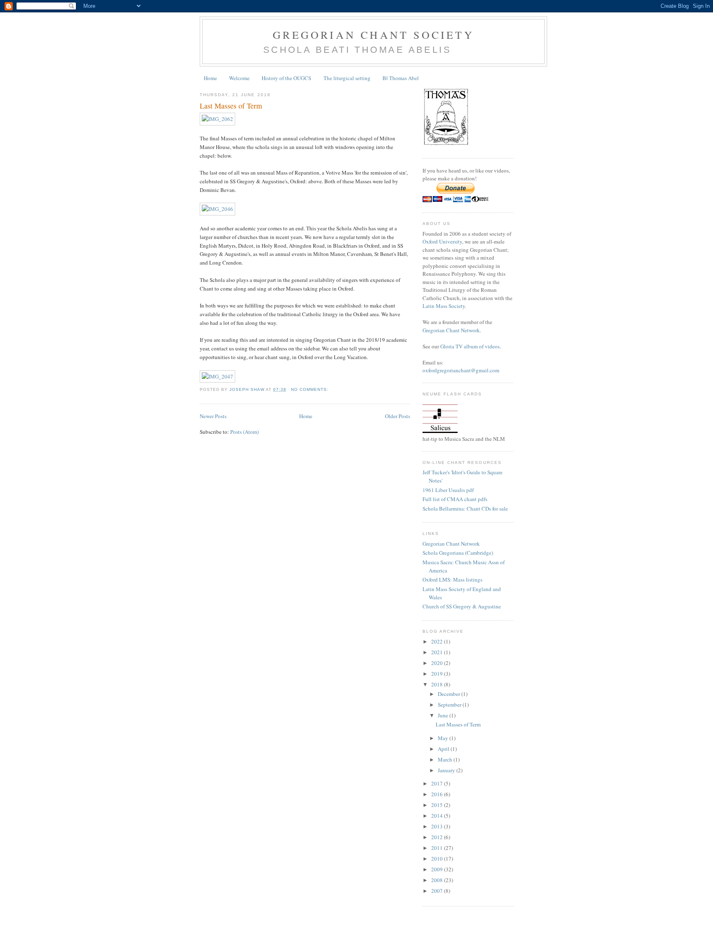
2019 (437, 673)
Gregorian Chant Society (373, 35)
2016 (437, 794)
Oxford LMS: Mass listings (452, 579)
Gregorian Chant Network (451, 330)
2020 (437, 663)
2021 (437, 652)
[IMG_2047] (217, 376)
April (444, 748)
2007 (437, 890)
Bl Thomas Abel (400, 78)
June (443, 715)
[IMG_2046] (217, 209)
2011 (437, 848)
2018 (437, 684)
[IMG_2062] (217, 119)
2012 (437, 837)
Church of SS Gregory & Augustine (462, 606)
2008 (437, 880)
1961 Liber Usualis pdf (448, 490)
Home (210, 78)
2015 (437, 805)
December (449, 694)
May (443, 738)
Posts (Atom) (244, 431)
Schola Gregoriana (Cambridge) (458, 552)
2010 (437, 858)
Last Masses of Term (231, 106)
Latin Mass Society (444, 306)
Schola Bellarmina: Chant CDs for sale (465, 508)
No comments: (310, 389)
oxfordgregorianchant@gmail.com (461, 370)
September (450, 704)
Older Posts (397, 416)
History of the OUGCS (286, 78)
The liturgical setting (347, 78)
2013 (437, 826)
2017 (437, 783)
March (445, 759)
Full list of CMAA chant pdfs (455, 499)
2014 (437, 815)
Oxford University (442, 241)
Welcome (239, 78)
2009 (437, 869)
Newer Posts (213, 416)
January (447, 770)
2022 (437, 641)
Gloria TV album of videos (470, 346)
